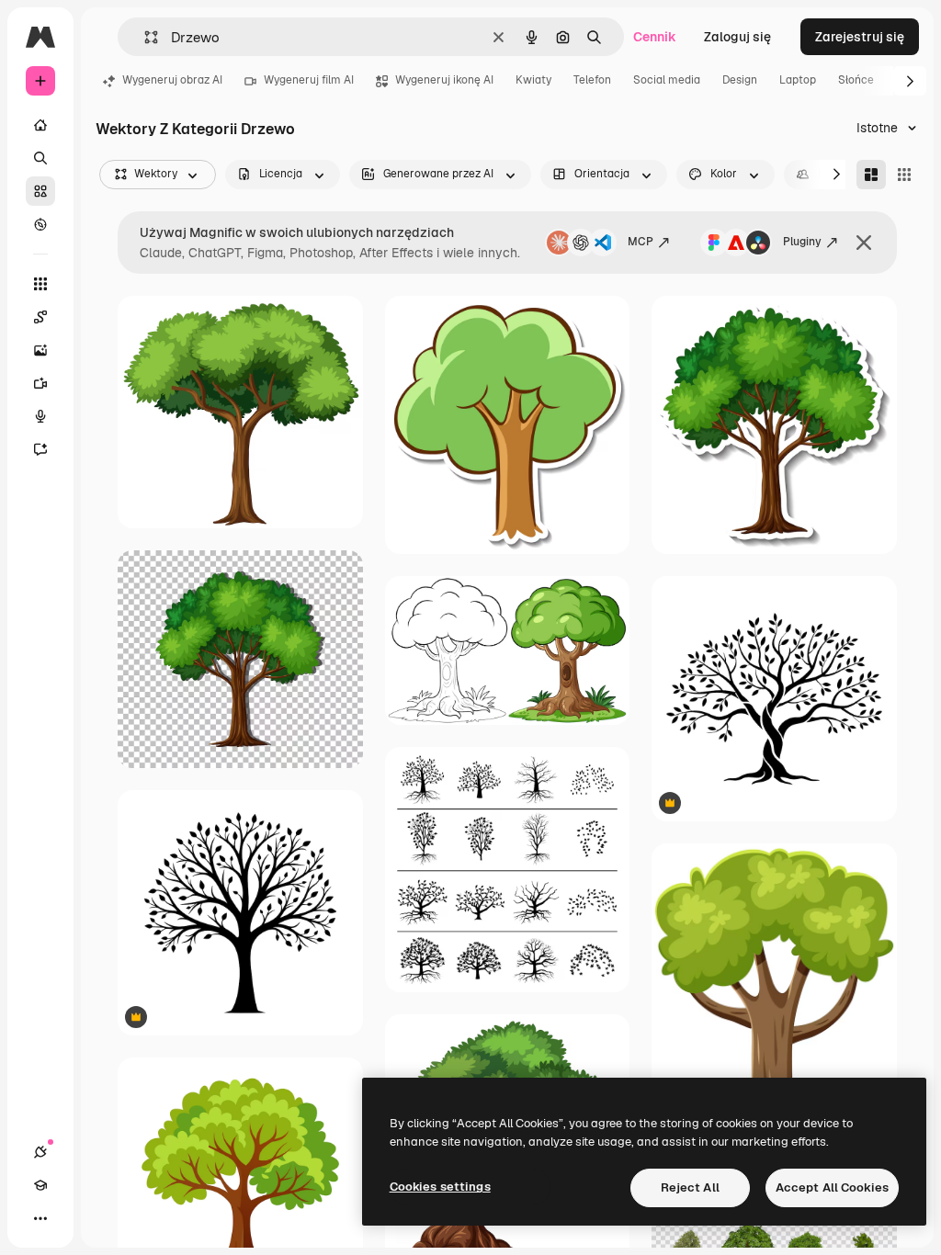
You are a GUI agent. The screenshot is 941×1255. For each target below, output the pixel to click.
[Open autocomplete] (144, 37)
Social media (666, 80)
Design (739, 80)
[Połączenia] (40, 1152)
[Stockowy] (40, 191)
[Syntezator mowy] (40, 416)
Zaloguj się (737, 36)
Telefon (592, 80)
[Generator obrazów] (40, 350)
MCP (640, 241)
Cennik (654, 36)
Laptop (797, 80)
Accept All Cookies (832, 1187)
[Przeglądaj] (40, 224)
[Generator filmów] (40, 383)
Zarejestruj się (859, 36)
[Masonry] (871, 174)
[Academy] (40, 1185)
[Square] (904, 174)
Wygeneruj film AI (309, 80)
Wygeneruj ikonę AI (444, 80)
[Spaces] (40, 317)
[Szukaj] (40, 158)
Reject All (690, 1187)
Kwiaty (533, 80)
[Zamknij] (864, 243)
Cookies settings (440, 1186)
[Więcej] (40, 1218)
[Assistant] (40, 449)
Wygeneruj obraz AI (172, 80)
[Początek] (40, 125)
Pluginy (802, 241)
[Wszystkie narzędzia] (40, 284)
